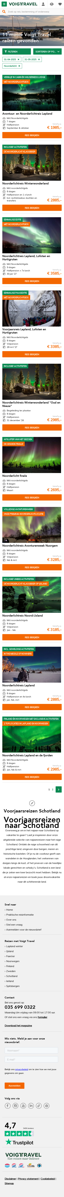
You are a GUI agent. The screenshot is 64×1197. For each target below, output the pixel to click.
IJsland (10, 951)
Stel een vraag (14, 924)
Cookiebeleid (48, 1178)
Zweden (11, 971)
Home (9, 909)
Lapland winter (14, 946)
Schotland (11, 976)
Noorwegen (12, 961)
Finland (10, 966)
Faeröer (10, 956)
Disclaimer (10, 1178)
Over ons (11, 919)
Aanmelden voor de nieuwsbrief (23, 929)
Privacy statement (28, 1178)
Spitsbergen (13, 986)
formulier (42, 1017)
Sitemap (9, 1183)
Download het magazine (18, 1025)
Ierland (10, 981)
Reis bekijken (32, 135)
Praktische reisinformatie (20, 914)
